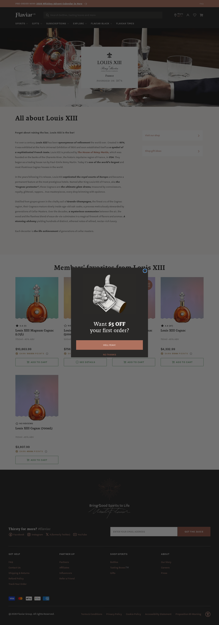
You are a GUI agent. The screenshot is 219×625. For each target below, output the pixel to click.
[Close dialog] (145, 270)
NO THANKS (109, 354)
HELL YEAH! (109, 345)
